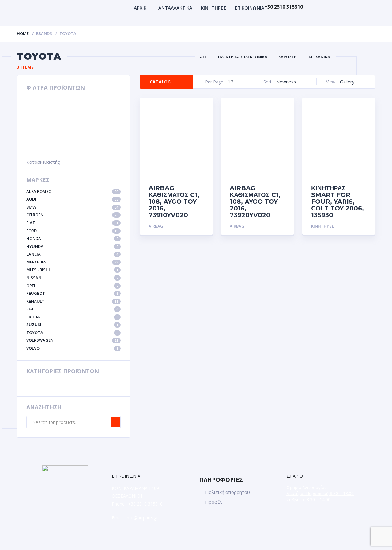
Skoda (72, 317)
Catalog (160, 82)
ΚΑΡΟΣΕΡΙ (288, 57)
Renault (72, 301)
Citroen (72, 214)
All (203, 57)
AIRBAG (156, 226)
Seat (72, 309)
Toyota (72, 332)
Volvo (72, 348)
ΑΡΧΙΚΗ (142, 8)
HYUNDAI (72, 246)
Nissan (72, 277)
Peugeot (72, 293)
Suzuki (72, 324)
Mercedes (72, 262)
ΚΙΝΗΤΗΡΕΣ (213, 8)
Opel (72, 285)
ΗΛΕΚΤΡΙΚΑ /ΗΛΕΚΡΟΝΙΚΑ (242, 57)
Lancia (72, 254)
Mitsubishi (72, 269)
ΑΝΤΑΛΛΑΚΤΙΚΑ (175, 8)
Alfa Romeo (72, 191)
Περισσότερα (189, 226)
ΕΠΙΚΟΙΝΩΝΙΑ (249, 8)
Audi (72, 199)
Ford (72, 230)
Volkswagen (72, 340)
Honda (72, 238)
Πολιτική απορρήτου (227, 492)
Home (23, 33)
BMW (72, 207)
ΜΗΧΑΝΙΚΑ (319, 57)
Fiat (72, 222)
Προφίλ (213, 502)
